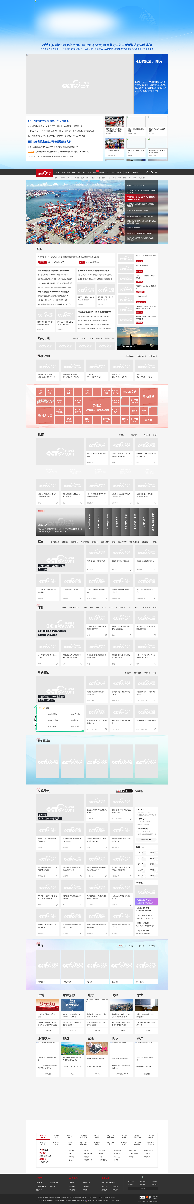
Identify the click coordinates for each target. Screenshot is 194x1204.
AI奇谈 (72, 469)
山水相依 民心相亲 (93, 262)
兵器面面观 (85, 542)
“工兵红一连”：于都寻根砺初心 (97, 561)
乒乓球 (111, 607)
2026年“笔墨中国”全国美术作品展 (47, 1015)
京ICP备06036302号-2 (53, 1200)
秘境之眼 (71, 1160)
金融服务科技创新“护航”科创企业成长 (53, 271)
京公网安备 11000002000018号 (96, 1200)
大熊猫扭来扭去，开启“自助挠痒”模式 (146, 693)
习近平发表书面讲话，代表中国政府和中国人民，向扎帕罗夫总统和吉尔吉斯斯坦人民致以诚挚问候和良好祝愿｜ (90, 49)
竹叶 (113, 729)
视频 (73, 172)
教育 (89, 172)
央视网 (71, 1183)
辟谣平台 (104, 1186)
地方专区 (47, 415)
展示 (93, 700)
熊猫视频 (128, 673)
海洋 (140, 1038)
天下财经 (139, 282)
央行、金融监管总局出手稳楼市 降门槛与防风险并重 (121, 1023)
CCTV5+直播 (133, 607)
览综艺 (140, 858)
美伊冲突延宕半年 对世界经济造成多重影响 (45, 323)
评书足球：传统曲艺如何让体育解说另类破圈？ (72, 1023)
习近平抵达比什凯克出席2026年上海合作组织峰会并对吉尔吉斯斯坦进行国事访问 (97, 45)
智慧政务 (143, 1184)
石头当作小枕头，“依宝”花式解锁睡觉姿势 (97, 722)
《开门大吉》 (142, 819)
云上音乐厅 (153, 356)
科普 (98, 178)
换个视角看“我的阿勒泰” (143, 933)
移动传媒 (72, 1190)
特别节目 (152, 946)
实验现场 (65, 876)
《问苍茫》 (115, 982)
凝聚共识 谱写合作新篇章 (75, 136)
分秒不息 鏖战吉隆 (142, 265)
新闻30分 (139, 312)
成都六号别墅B (53, 720)
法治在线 (115, 933)
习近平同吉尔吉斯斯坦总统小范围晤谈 (48, 121)
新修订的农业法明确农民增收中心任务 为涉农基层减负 (55, 279)
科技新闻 (100, 304)
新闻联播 (139, 261)
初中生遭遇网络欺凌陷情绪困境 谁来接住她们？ (96, 868)
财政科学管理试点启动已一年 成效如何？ (140, 216)
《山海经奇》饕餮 (142, 908)
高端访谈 (31, 151)
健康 (103, 178)
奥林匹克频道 (74, 607)
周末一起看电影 (117, 819)
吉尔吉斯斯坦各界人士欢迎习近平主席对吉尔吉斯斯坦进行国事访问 (55, 126)
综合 (64, 664)
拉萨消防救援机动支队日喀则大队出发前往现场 (146, 495)
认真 (117, 729)
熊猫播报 (137, 673)
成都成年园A (75, 720)
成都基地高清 (52, 714)
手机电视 (86, 1186)
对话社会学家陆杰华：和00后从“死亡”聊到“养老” (47, 495)
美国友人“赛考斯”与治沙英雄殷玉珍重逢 (97, 811)
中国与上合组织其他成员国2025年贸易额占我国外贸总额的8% (53, 147)
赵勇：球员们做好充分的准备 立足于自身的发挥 (146, 656)
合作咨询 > (142, 1188)
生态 (69, 178)
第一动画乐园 (133, 1153)
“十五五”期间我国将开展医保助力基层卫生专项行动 (47, 1067)
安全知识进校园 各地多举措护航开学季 (146, 1023)
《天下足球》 (142, 809)
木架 (138, 700)
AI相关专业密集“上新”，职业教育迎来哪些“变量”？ (53, 300)
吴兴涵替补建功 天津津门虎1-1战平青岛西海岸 (121, 656)
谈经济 (140, 870)
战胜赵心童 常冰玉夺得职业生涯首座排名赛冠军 (96, 628)
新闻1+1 (114, 905)
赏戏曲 (152, 875)
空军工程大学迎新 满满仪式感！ (145, 591)
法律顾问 (115, 1186)
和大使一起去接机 (112, 150)
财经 (79, 172)
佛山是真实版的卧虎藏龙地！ (145, 903)
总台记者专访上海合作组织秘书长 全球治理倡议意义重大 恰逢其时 (62, 152)
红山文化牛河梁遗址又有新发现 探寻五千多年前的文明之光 (47, 1023)
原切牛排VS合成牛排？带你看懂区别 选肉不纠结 (72, 868)
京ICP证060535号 (41, 1200)
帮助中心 (86, 1190)
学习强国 (76, 338)
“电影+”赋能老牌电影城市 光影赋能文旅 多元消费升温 (55, 304)
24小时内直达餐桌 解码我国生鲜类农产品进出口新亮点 (55, 283)
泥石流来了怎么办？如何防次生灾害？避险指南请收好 (95, 275)
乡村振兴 (62, 178)
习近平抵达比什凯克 (148, 61)
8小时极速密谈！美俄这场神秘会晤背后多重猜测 (96, 897)
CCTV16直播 (145, 607)
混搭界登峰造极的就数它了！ (145, 910)
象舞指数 (69, 995)
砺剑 (113, 542)
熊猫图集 (147, 673)
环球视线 (90, 933)
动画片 (131, 946)
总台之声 (39, 1183)
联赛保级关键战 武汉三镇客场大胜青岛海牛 (96, 656)
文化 (87, 178)
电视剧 (121, 946)
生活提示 (132, 1157)
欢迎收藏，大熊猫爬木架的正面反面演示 (96, 693)
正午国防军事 (91, 598)
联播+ (82, 262)
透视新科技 (41, 876)
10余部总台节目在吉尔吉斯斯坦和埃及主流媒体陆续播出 (50, 157)
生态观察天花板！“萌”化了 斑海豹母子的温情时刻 (121, 868)
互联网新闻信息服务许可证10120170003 (47, 1197)
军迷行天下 (122, 542)
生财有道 (41, 905)
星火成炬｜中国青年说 (134, 227)
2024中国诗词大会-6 (46, 1156)
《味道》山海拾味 (142, 923)
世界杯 (84, 607)
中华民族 (147, 1157)
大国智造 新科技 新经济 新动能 (94, 376)
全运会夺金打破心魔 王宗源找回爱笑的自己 (121, 840)
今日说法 (90, 876)
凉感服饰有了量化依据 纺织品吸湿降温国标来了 (53, 296)
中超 (91, 607)
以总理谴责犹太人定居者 (70, 589)
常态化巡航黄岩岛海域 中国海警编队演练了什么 (53, 275)
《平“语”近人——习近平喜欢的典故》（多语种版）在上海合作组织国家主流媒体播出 (62, 131)
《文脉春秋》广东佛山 (144, 900)
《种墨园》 (41, 982)
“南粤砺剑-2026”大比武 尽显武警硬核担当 (47, 926)
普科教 (152, 864)
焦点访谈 (139, 271)
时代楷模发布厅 (89, 1153)
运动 (88, 700)
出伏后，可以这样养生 (94, 1067)
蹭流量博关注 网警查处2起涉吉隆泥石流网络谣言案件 (95, 279)
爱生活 (140, 864)
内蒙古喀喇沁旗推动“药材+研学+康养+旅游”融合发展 (72, 1059)
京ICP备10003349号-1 (78, 1200)
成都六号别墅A (75, 714)
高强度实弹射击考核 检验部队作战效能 (121, 591)
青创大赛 (146, 435)
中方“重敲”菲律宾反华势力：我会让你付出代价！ (146, 455)
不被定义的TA (125, 469)
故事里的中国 (148, 1150)
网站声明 (39, 1190)
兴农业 (152, 870)
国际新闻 (40, 329)
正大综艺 (87, 1157)
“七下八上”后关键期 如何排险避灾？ (121, 897)
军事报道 (65, 542)
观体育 (152, 852)
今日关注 (65, 933)
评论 (68, 172)
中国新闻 (139, 322)
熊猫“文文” (144, 700)
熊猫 (94, 172)
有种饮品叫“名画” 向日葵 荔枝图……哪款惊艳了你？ (47, 897)
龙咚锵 (146, 469)
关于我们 (131, 1181)
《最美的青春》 (67, 982)
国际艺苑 (117, 1157)
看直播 (149, 420)
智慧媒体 (131, 1184)
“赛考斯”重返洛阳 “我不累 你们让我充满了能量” (96, 495)
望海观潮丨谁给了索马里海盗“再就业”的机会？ (121, 495)
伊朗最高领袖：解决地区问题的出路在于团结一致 (93, 324)
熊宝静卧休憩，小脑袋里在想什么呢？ (121, 693)
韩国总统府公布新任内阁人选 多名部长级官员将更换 (94, 329)
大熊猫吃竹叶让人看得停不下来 (121, 722)
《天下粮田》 (140, 982)
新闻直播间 (139, 292)
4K (107, 172)
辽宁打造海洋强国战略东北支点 (146, 1059)
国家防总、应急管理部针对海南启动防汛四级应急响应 (55, 287)
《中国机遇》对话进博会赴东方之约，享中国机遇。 (71, 376)
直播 (44, 708)
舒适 (88, 729)
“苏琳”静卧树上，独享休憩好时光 (146, 722)
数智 (124, 178)
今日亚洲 (90, 905)
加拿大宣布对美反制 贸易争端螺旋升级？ (96, 926)
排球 (138, 664)
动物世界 (147, 1153)
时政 (56, 172)
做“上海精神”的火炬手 (56, 262)
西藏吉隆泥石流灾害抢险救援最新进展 (93, 271)
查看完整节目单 (146, 840)
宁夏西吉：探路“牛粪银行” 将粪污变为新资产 (86, 298)
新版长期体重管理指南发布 (95, 1058)
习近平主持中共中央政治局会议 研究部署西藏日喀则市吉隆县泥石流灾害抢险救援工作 (69, 257)
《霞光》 (89, 982)
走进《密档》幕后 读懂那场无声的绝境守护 (121, 811)
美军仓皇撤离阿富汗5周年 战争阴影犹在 (94, 312)
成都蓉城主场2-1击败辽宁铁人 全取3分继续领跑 (121, 628)
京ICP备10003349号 (65, 1200)
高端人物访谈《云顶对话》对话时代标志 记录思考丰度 (46, 376)
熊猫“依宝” (95, 729)
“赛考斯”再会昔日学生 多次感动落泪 (96, 455)
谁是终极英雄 (134, 542)
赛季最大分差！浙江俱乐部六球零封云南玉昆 (146, 628)
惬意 (117, 700)
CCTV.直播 (115, 172)
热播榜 (150, 396)
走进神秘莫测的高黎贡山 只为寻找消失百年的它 (47, 868)
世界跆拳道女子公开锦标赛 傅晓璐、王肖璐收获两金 (72, 656)
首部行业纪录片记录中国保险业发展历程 (119, 376)
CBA (104, 607)
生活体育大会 (141, 356)
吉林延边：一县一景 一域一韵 (72, 1067)
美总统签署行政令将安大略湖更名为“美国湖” (72, 840)
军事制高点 (105, 542)
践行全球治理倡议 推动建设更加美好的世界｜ (46, 136)
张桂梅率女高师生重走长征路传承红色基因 (96, 1023)
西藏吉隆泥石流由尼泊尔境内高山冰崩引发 (72, 495)
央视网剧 (133, 435)
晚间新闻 (102, 1150)
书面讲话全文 (147, 49)
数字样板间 (129, 356)
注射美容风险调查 (141, 296)
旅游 (93, 178)
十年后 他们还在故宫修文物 (144, 918)
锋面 (91, 338)
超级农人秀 (115, 876)
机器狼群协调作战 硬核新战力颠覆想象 (72, 897)
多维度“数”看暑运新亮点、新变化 (141, 209)
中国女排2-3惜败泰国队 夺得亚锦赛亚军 (139, 233)
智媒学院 (143, 1181)
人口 (100, 1157)
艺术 (119, 178)
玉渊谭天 (99, 338)
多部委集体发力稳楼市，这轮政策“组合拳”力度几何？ (121, 1015)
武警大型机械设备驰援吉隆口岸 (96, 591)
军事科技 (95, 542)
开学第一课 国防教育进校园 (145, 561)
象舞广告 (53, 1186)
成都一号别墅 (75, 726)
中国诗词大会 (103, 1160)
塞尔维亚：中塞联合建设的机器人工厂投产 (65, 323)
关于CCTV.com (41, 1186)
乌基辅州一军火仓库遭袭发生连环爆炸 (47, 591)
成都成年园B (52, 726)
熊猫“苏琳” (144, 729)
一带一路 (76, 178)
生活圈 (116, 1160)
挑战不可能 (132, 1150)
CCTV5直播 (120, 607)
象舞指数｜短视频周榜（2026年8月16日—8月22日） (72, 1015)
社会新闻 (80, 304)
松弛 (138, 729)
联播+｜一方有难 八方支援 (135, 186)
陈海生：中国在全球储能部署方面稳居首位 (47, 840)
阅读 (114, 178)
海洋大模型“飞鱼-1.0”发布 (145, 1067)
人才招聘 (115, 1190)
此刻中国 (49, 469)
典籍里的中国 (88, 1160)
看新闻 (140, 852)
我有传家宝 (117, 1153)
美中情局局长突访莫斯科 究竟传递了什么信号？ (72, 926)
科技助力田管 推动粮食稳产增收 (146, 255)
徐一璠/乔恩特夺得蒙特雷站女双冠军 (47, 656)
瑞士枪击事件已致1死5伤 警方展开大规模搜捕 (92, 320)
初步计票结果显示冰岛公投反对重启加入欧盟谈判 (93, 316)
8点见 (84, 338)
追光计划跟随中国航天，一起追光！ (145, 376)
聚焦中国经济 (110, 338)
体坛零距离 (115, 847)
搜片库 (144, 411)
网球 (39, 664)
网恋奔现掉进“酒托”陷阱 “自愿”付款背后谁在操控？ (97, 840)
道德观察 (90, 819)
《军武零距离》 (143, 829)
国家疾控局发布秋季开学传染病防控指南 (146, 1015)
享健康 (152, 858)
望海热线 (104, 1190)
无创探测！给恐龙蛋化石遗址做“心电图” (105, 298)
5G (129, 178)
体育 (84, 172)
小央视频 (120, 435)
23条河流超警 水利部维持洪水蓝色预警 (53, 292)
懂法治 (140, 875)
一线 (88, 847)
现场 (113, 462)
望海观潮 (90, 462)
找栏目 (134, 411)
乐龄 (109, 178)
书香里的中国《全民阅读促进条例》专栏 (121, 1067)
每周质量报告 (140, 302)
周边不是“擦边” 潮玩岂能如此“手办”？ (121, 926)
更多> (155, 435)
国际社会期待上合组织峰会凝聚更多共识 (49, 141)
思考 (113, 700)
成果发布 (154, 1181)
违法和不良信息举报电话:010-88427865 (104, 1197)
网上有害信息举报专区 (108, 1183)
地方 (56, 178)
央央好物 (142, 178)
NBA (97, 607)
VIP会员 (63, 607)
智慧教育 (154, 1184)
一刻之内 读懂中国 (51, 472)
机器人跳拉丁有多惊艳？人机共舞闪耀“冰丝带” (96, 1015)
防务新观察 (55, 542)
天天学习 (43, 262)
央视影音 (72, 1186)
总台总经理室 (54, 1183)
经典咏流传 (117, 1150)
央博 (82, 178)
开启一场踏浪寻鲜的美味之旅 (145, 926)
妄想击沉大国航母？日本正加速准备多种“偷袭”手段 (121, 455)
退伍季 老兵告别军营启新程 (120, 561)
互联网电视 (86, 1183)
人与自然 (71, 1157)
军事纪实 (74, 542)
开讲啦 (101, 1153)
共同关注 (65, 847)
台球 (88, 635)
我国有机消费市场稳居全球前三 (47, 1059)
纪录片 (141, 946)
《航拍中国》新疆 (142, 930)
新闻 (63, 172)
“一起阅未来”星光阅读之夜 (120, 1058)
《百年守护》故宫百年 (144, 915)
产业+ (135, 178)
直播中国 (101, 172)
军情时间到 (146, 542)
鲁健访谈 (41, 847)
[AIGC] (135, 172)
